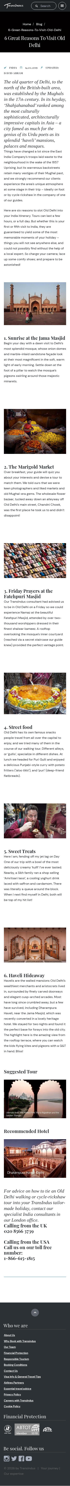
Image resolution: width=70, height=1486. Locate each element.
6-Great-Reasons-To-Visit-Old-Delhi (34, 30)
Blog (39, 24)
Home (27, 24)
